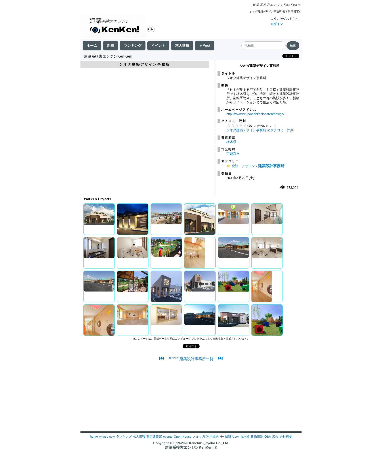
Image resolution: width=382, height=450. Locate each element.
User (235, 436)
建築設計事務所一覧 (191, 359)
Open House (182, 436)
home (94, 436)
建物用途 (257, 436)
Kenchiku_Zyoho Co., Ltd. (209, 443)
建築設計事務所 (271, 166)
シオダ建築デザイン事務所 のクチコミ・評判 (260, 130)
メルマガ (199, 436)
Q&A (267, 436)
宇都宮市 (233, 154)
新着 (110, 45)
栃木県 (231, 142)
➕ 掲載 (225, 436)
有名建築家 (154, 436)
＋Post (204, 45)
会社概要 (286, 436)
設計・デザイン (243, 166)
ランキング (132, 45)
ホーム (92, 45)
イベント (158, 45)
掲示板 (245, 436)
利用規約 (212, 436)
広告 (275, 436)
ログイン (277, 24)
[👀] (113, 26)
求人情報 (182, 45)
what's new (107, 436)
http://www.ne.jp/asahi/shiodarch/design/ (255, 114)
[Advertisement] (191, 400)
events (167, 436)
